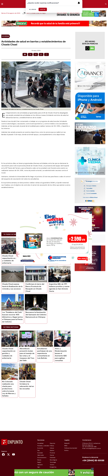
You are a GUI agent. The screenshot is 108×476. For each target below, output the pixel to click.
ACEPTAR (42, 9)
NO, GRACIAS (32, 9)
